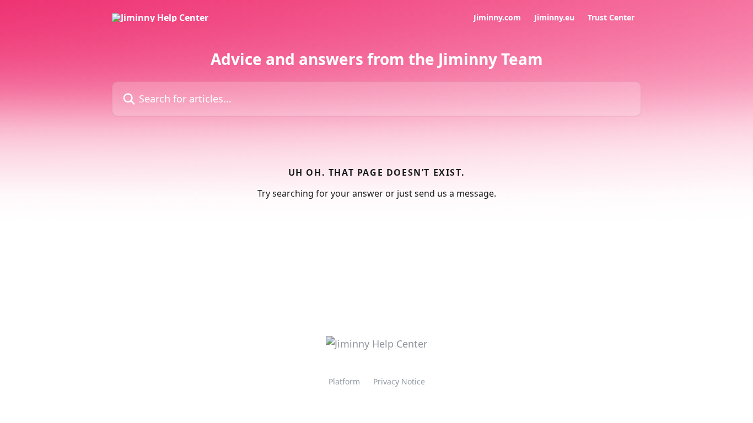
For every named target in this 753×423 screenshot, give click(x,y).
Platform (344, 381)
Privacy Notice (399, 381)
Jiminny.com (497, 17)
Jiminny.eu (554, 17)
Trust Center (611, 17)
